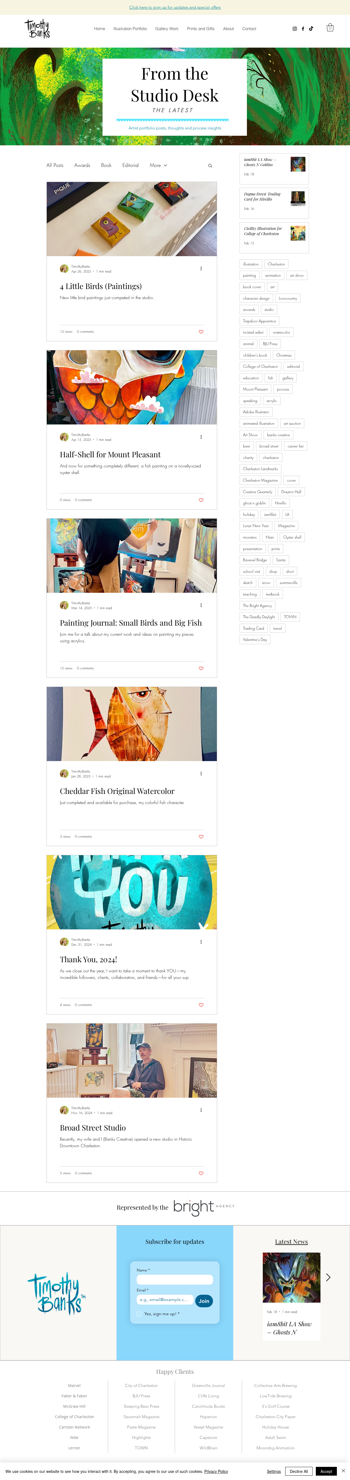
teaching (250, 594)
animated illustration (259, 423)
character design (256, 298)
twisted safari (253, 332)
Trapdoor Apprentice (259, 320)
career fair (296, 446)
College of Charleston (260, 366)
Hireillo (280, 502)
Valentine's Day (255, 639)
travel (277, 628)
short (290, 571)
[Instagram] (295, 28)
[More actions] (203, 268)
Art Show (250, 434)
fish (270, 377)
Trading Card (253, 628)
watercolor (281, 332)
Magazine (286, 525)
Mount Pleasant (255, 389)
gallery (287, 377)
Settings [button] (274, 1471)
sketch (248, 582)
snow (266, 582)
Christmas (283, 355)
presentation (252, 548)
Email (142, 1290)
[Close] (343, 1471)
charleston (271, 457)
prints (276, 548)
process (283, 389)
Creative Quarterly (257, 491)
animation (273, 275)
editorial (293, 366)
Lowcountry (288, 298)
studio (269, 309)
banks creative (278, 434)
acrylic (272, 400)
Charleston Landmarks (260, 468)
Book (106, 165)
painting (249, 275)
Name (143, 1270)
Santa (280, 559)
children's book (255, 355)
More (155, 165)
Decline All (299, 1471)
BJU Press (270, 343)
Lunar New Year (256, 525)
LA (287, 514)
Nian (270, 537)
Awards (82, 165)
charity (248, 457)
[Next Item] (328, 1277)
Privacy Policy (216, 1471)
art (272, 286)
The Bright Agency (257, 605)
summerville (289, 582)
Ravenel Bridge (255, 559)
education (251, 377)
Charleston (276, 264)
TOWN (290, 616)
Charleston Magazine (260, 480)
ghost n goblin (254, 502)
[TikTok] (311, 28)
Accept (326, 1471)
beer (246, 446)
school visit (251, 571)
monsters (249, 537)
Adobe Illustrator (256, 411)
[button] (175, 7)
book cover (252, 286)
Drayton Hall (291, 491)
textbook (272, 594)
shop (273, 571)
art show (297, 275)
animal (248, 343)
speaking (250, 400)
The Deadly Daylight (259, 616)
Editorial (130, 165)
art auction (292, 423)
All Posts (54, 165)
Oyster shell (292, 537)
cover (291, 480)
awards (249, 309)
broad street (268, 446)
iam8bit (270, 514)
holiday (249, 514)
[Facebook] (303, 28)
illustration (251, 264)
